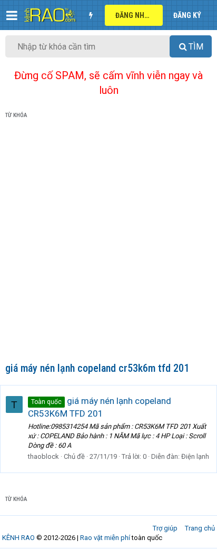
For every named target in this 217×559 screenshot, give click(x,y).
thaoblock (43, 456)
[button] (12, 15)
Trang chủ (200, 528)
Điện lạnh (195, 456)
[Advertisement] (108, 242)
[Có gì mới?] (90, 15)
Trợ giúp (165, 528)
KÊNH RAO (18, 538)
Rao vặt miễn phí (105, 538)
